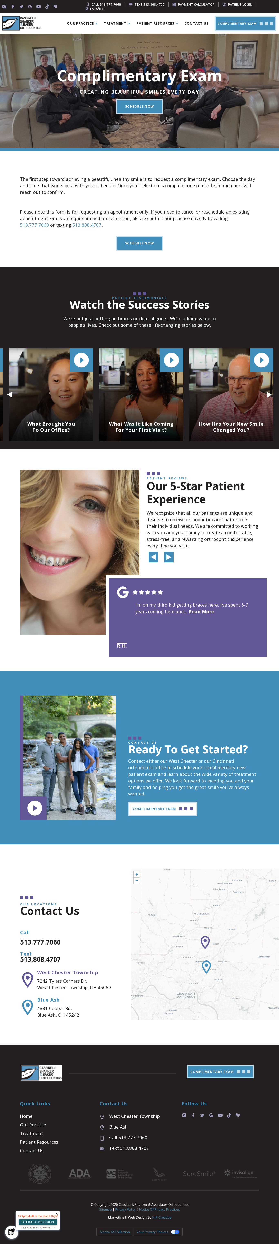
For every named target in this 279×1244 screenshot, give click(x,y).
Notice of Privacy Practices (159, 1209)
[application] (205, 944)
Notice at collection (115, 1232)
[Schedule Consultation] (11, 1232)
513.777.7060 (34, 225)
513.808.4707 (87, 225)
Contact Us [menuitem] (196, 23)
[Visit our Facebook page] (13, 6)
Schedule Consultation (38, 1222)
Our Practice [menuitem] (80, 23)
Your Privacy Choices (152, 1232)
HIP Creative (161, 1217)
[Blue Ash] (27, 1007)
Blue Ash (48, 999)
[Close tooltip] (56, 1213)
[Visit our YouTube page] (38, 6)
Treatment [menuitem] (115, 23)
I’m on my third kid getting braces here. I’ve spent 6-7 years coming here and (191, 608)
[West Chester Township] (27, 980)
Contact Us (32, 1150)
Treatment (31, 1133)
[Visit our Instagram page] (4, 6)
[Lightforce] (159, 1174)
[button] (139, 106)
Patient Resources (39, 1142)
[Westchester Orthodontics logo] (22, 23)
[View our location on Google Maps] (30, 6)
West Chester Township (67, 972)
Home (26, 1116)
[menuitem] (245, 23)
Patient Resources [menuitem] (155, 23)
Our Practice (33, 1125)
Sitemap (105, 1209)
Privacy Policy (125, 1209)
